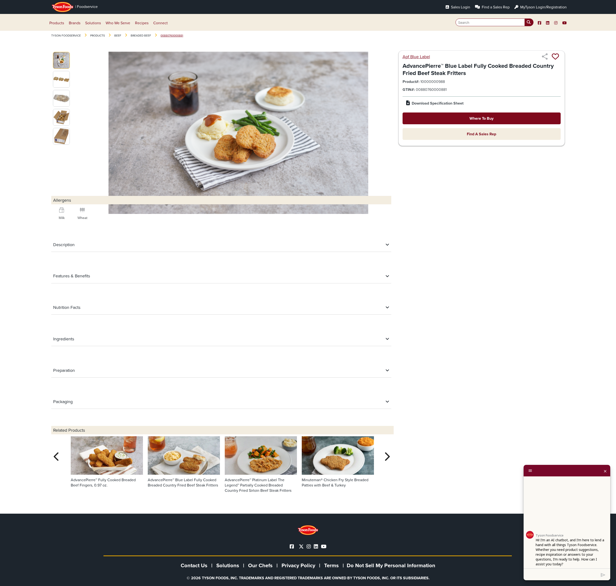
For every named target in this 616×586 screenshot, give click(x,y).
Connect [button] (160, 22)
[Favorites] (555, 56)
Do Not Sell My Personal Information (391, 565)
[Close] (605, 470)
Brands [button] (74, 22)
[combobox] (494, 22)
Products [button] (56, 22)
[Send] (603, 574)
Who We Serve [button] (118, 22)
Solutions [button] (93, 22)
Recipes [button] (141, 22)
